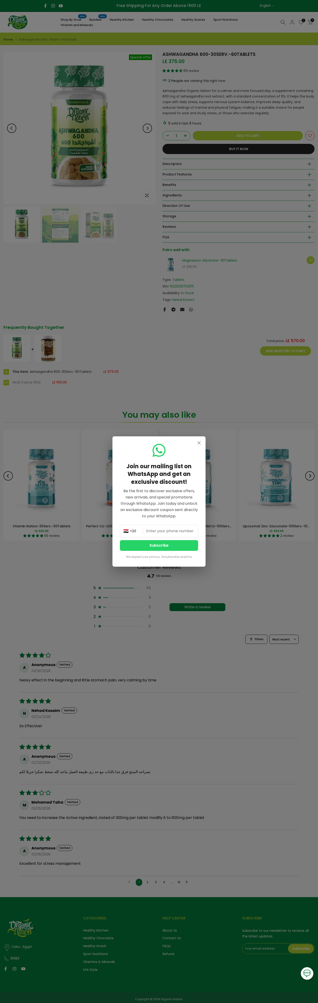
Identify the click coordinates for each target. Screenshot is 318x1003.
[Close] (199, 443)
